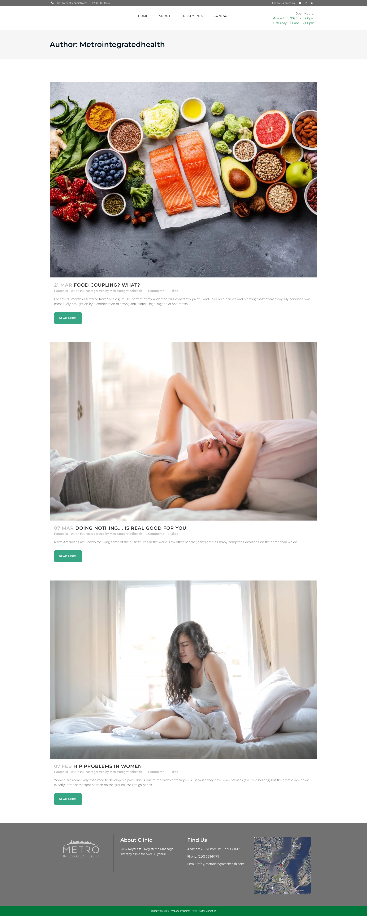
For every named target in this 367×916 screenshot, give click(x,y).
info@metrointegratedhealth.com (220, 864)
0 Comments (154, 291)
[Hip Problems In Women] (183, 669)
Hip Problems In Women (107, 766)
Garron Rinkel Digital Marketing (199, 911)
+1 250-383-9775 (100, 3)
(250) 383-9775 (208, 856)
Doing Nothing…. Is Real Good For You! (131, 528)
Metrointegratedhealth (126, 291)
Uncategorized (94, 291)
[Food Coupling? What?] (183, 179)
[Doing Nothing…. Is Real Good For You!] (183, 431)
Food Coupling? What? (107, 285)
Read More (68, 318)
